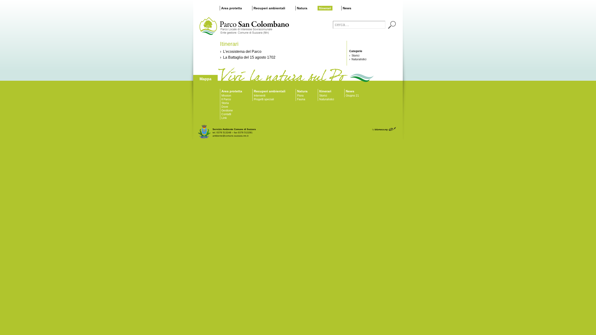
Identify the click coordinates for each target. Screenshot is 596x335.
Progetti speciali (264, 99)
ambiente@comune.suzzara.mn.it (230, 135)
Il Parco (226, 99)
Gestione (227, 110)
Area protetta (231, 8)
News (347, 8)
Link (224, 118)
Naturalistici (326, 99)
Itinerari (325, 8)
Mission (226, 95)
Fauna (301, 99)
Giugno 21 (352, 95)
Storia (225, 103)
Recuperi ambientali (269, 8)
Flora (300, 95)
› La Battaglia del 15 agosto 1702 (247, 57)
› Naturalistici (357, 59)
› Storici (354, 55)
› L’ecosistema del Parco (240, 52)
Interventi (259, 95)
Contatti (226, 114)
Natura (302, 8)
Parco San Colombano (208, 26)
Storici (323, 95)
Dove (224, 106)
